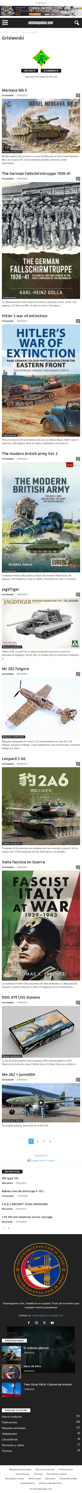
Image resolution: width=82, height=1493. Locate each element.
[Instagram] (37, 1323)
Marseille (7, 1183)
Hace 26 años (32, 1366)
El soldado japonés (36, 1348)
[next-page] (8, 1228)
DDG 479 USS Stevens (21, 997)
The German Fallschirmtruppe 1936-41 (36, 173)
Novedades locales (14, 1478)
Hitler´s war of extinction (24, 315)
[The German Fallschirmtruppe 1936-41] (41, 240)
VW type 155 (10, 1178)
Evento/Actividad (68, 1478)
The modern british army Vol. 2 (30, 453)
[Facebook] (30, 1323)
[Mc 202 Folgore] (41, 708)
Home (4, 32)
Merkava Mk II (14, 90)
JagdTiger (10, 589)
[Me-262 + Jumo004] (41, 1102)
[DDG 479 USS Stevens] (41, 1032)
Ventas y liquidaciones (50, 1483)
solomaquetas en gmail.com (47, 1315)
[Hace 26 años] (11, 1371)
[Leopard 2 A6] (41, 806)
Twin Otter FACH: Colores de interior (48, 1384)
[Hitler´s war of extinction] (41, 380)
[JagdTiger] (41, 623)
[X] (45, 1323)
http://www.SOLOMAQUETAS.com (41, 77)
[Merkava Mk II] (41, 126)
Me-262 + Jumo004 (18, 1074)
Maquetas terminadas (13, 736)
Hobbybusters (9, 1433)
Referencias (35, 1478)
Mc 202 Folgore (15, 668)
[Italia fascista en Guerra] (41, 925)
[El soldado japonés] (11, 1353)
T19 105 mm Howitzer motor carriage (27, 1217)
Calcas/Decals (10, 1439)
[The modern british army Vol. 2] (41, 517)
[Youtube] (52, 1323)
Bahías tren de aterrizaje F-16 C (23, 1191)
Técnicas (7, 1450)
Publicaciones (10, 297)
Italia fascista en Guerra (23, 862)
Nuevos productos (12, 151)
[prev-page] (4, 1228)
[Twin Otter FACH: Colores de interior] (11, 1390)
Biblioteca (50, 1478)
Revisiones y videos (12, 1121)
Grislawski (8, 95)
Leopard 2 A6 (13, 758)
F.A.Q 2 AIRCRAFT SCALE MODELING (25, 1204)
